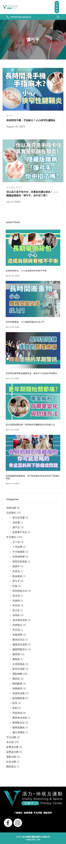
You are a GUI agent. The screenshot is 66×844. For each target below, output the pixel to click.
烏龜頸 (16, 600)
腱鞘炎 (16, 659)
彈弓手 (9, 116)
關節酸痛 (17, 683)
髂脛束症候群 (19, 717)
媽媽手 (16, 566)
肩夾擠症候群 (19, 620)
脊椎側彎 (17, 634)
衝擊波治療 (12, 747)
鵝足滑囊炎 (18, 732)
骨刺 (14, 708)
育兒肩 (16, 629)
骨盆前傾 (17, 712)
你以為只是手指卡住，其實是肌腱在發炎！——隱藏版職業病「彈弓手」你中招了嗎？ (32, 193)
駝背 (14, 703)
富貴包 (16, 571)
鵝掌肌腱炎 (18, 727)
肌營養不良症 (19, 532)
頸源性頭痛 (18, 693)
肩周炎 (16, 615)
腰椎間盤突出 (19, 649)
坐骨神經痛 (18, 556)
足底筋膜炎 (18, 664)
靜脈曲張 (17, 688)
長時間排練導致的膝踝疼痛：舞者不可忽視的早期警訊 (31, 373)
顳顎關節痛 (18, 698)
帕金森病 (17, 576)
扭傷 (14, 585)
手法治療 (11, 737)
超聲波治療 (12, 751)
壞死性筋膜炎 (19, 561)
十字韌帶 (17, 546)
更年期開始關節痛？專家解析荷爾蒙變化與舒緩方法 (30, 424)
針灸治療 (11, 761)
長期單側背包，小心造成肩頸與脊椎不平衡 (26, 270)
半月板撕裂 (18, 551)
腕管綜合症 (18, 639)
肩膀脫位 (17, 625)
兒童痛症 (11, 512)
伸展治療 (11, 507)
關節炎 (16, 678)
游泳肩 (16, 595)
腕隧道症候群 (19, 644)
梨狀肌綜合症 (19, 590)
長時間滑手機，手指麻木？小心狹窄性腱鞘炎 (30, 120)
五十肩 (16, 542)
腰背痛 (16, 654)
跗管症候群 (18, 668)
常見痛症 (10, 187)
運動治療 (11, 756)
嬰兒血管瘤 (18, 517)
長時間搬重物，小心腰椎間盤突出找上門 (25, 322)
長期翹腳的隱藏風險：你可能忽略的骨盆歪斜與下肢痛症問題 (32, 477)
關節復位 (11, 766)
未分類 (10, 742)
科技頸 (16, 605)
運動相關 (17, 673)
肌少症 (16, 610)
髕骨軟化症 (18, 722)
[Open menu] (58, 17)
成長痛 (16, 522)
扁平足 (16, 527)
